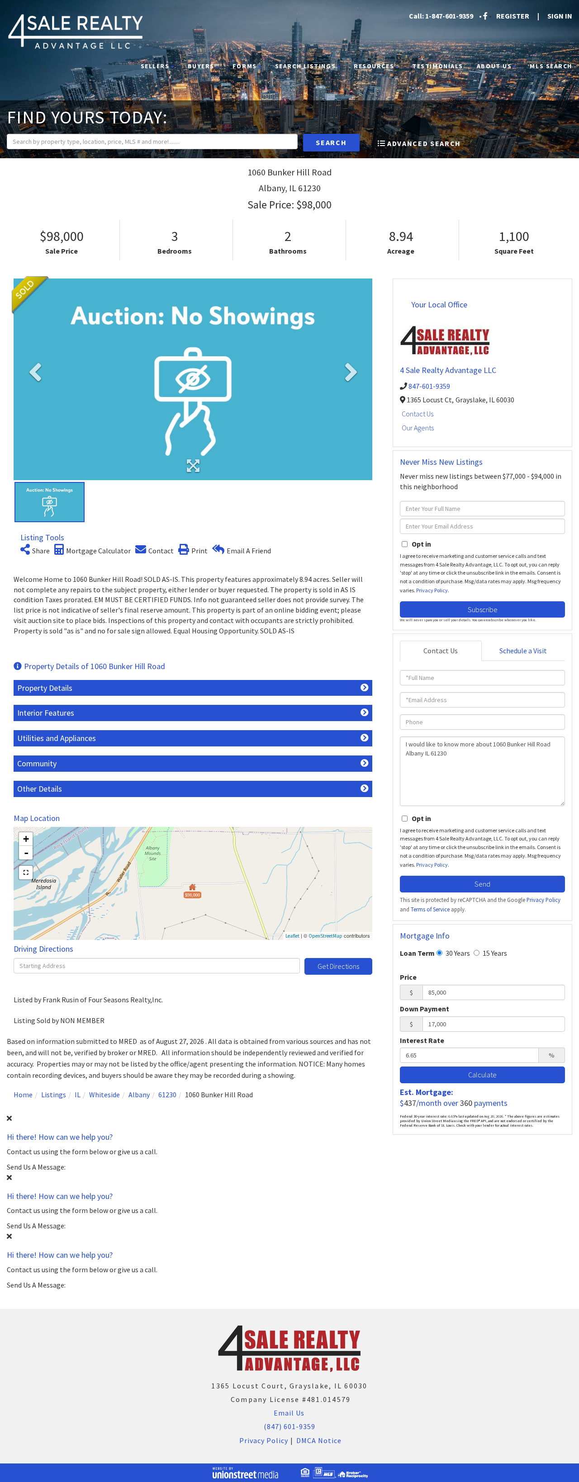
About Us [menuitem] (494, 66)
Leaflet (292, 936)
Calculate (482, 1074)
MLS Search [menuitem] (551, 66)
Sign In (559, 15)
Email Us (288, 1412)
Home (23, 1094)
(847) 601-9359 (289, 1426)
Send (482, 883)
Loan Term (417, 953)
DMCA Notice (319, 1440)
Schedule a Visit (523, 650)
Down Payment (424, 1008)
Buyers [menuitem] (201, 66)
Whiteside (104, 1094)
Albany (139, 1094)
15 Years (494, 953)
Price (408, 977)
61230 (167, 1094)
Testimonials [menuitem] (437, 66)
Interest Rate (422, 1040)
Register (512, 15)
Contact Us (417, 413)
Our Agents (418, 427)
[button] (331, 142)
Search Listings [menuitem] (305, 66)
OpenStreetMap (325, 936)
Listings (53, 1094)
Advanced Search (424, 143)
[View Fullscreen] (26, 872)
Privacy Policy (432, 590)
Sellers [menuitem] (155, 66)
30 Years (457, 953)
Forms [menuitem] (245, 66)
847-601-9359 (429, 386)
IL (78, 1094)
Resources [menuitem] (374, 66)
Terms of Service (430, 909)
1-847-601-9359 (449, 15)
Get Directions (338, 966)
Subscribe (483, 609)
